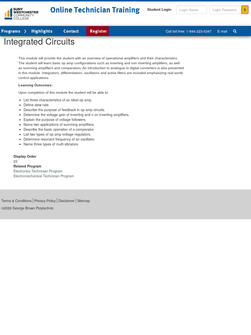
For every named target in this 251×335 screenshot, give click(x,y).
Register (98, 31)
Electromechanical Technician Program (43, 175)
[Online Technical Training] (21, 13)
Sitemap (83, 200)
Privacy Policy (45, 200)
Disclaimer (66, 200)
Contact (71, 31)
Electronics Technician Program (38, 170)
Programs (10, 31)
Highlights (41, 31)
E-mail (222, 31)
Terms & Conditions (16, 200)
